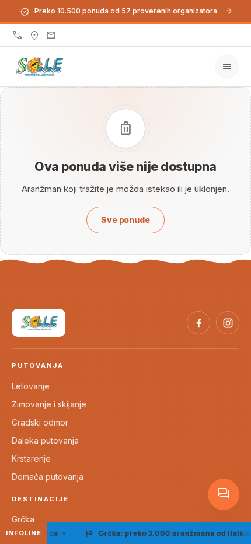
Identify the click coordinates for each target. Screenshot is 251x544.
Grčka (23, 519)
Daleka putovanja (45, 440)
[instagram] (227, 322)
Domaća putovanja (47, 477)
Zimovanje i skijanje (49, 404)
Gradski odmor (40, 422)
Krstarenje (31, 458)
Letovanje (31, 386)
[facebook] (198, 322)
